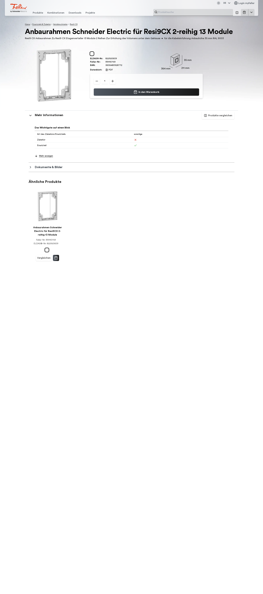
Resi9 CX (73, 24)
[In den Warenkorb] (56, 258)
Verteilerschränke (60, 24)
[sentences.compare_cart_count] (237, 12)
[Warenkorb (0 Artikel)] (245, 12)
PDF (111, 70)
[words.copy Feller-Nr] (117, 62)
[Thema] (219, 3)
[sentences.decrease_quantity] (97, 81)
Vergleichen (44, 258)
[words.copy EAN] (123, 65)
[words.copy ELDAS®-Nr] (118, 58)
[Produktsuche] (156, 12)
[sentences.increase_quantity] (113, 81)
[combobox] (194, 12)
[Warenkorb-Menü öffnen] (251, 12)
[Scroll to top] (254, 585)
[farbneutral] (92, 53)
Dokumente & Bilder (49, 167)
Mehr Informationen (49, 115)
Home (27, 24)
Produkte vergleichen (220, 115)
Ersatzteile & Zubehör (41, 24)
